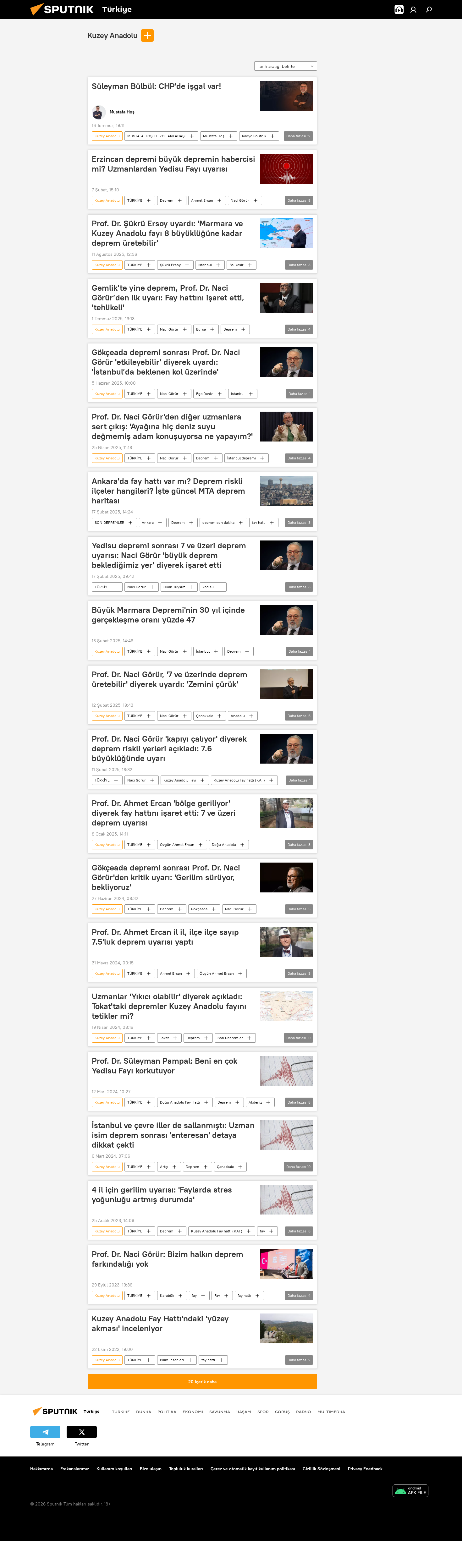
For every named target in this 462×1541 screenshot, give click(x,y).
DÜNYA (143, 1411)
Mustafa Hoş (213, 136)
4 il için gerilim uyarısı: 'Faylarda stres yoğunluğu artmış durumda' (162, 1194)
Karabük (167, 1295)
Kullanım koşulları (114, 1469)
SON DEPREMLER (109, 522)
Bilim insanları (172, 1359)
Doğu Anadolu (224, 844)
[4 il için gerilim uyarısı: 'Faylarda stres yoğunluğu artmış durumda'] (286, 1200)
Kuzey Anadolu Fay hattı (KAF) (239, 780)
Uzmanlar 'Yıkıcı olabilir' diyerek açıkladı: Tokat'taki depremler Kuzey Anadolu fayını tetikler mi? (169, 1006)
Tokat (164, 1037)
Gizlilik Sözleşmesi (321, 1469)
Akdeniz (255, 1102)
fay (262, 1231)
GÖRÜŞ (282, 1411)
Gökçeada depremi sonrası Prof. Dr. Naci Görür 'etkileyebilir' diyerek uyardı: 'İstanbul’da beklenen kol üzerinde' (166, 362)
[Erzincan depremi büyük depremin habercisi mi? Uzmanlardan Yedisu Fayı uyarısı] (286, 169)
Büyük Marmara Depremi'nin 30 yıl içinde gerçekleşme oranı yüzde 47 (168, 615)
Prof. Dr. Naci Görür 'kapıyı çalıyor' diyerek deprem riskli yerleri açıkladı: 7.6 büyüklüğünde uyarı (169, 748)
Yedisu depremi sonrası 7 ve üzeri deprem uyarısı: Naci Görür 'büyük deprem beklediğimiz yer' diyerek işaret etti (169, 555)
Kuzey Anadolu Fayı (179, 780)
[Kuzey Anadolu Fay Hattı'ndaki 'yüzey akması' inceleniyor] (286, 1328)
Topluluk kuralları (186, 1469)
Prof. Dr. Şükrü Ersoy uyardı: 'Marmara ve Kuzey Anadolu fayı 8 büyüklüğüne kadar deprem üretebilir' (167, 233)
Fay (217, 1295)
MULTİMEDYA (331, 1411)
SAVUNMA (219, 1411)
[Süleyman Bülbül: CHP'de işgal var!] (286, 96)
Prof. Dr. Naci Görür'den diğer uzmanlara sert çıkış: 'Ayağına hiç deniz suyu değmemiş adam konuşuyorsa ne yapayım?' (172, 426)
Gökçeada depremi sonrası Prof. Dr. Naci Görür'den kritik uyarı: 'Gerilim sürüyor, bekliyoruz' (166, 877)
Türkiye (121, 1411)
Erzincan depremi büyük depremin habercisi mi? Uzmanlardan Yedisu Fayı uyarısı (173, 164)
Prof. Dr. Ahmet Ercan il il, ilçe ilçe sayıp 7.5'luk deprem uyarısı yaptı (165, 937)
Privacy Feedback (365, 1469)
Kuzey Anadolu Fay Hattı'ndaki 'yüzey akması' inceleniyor (160, 1323)
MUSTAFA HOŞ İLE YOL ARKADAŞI (156, 136)
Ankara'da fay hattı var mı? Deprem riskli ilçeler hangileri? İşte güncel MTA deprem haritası (168, 491)
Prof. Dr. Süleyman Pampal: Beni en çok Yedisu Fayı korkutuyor (164, 1066)
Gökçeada (199, 909)
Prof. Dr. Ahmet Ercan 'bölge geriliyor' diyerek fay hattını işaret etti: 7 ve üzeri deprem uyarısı (164, 813)
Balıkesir (236, 264)
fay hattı (259, 522)
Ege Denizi (204, 393)
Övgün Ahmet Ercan (177, 844)
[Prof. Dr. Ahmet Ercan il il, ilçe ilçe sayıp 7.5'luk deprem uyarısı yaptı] (286, 942)
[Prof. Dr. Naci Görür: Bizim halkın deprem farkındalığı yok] (286, 1264)
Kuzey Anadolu (113, 35)
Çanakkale (204, 715)
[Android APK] (410, 1491)
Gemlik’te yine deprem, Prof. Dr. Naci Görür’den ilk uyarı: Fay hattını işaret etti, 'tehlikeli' (168, 297)
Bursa (201, 329)
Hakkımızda (41, 1469)
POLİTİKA (166, 1411)
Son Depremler (230, 1037)
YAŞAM (243, 1411)
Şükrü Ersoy (170, 264)
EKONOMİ (193, 1411)
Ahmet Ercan (202, 200)
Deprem (166, 200)
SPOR (263, 1411)
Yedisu (208, 586)
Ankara (148, 522)
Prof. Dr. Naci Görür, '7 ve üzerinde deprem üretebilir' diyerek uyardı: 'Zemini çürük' (169, 679)
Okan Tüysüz (174, 586)
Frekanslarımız (74, 1469)
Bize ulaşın (151, 1469)
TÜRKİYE (134, 200)
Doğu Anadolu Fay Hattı (180, 1102)
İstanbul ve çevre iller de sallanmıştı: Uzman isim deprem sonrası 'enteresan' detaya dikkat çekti (173, 1135)
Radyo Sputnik (254, 136)
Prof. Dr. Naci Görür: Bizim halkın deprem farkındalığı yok (167, 1259)
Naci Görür (240, 200)
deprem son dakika (218, 522)
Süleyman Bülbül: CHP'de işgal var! (156, 86)
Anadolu (238, 715)
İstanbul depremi (241, 458)
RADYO (303, 1411)
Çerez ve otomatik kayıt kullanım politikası (253, 1469)
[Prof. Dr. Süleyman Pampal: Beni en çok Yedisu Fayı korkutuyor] (286, 1071)
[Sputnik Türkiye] (64, 17)
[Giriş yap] (413, 9)
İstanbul (205, 264)
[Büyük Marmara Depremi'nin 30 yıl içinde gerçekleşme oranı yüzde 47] (286, 620)
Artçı (164, 1166)
